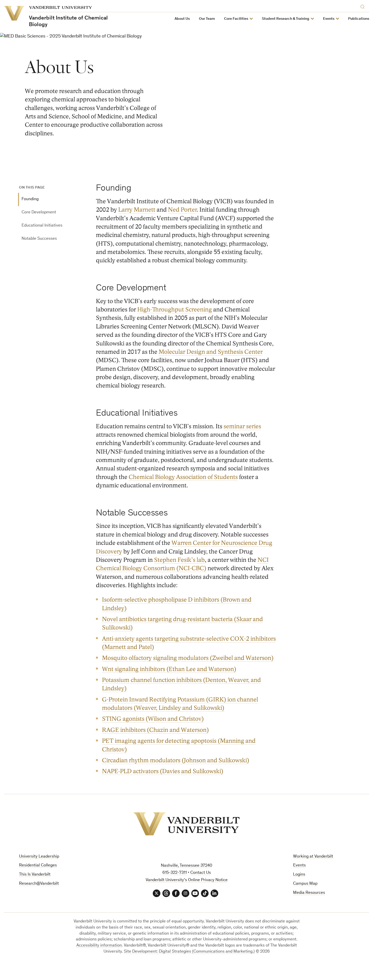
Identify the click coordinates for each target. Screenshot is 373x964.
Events (299, 865)
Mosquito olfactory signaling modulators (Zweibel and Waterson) (188, 658)
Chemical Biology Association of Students (183, 477)
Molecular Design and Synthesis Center (211, 352)
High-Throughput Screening (174, 309)
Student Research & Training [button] (285, 19)
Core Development (39, 212)
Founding (30, 199)
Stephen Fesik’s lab (179, 560)
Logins (299, 875)
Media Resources (309, 893)
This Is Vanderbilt (34, 875)
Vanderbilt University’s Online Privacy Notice (187, 880)
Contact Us (200, 873)
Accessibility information (99, 945)
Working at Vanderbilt (313, 857)
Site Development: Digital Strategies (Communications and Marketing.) (189, 952)
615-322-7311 (174, 873)
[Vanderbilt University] (186, 824)
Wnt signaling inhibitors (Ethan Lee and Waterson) (169, 669)
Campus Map (305, 884)
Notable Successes (39, 239)
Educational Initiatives (42, 226)
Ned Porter (182, 209)
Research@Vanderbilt (39, 884)
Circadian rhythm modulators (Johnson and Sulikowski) (175, 760)
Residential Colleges (38, 865)
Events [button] (328, 19)
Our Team (207, 19)
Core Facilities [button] (236, 19)
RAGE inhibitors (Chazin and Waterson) (155, 730)
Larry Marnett (136, 209)
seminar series (242, 426)
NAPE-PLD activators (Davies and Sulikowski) (162, 771)
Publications (358, 19)
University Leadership (39, 857)
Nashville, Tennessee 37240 (186, 866)
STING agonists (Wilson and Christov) (153, 718)
